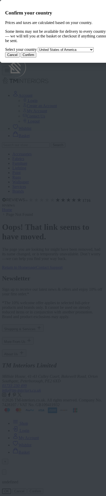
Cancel (12, 55)
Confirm (28, 55)
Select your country (21, 49)
